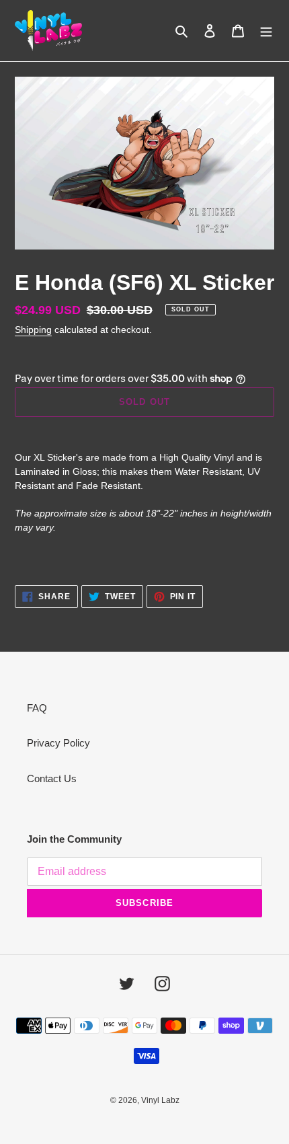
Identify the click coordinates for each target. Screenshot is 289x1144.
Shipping (33, 329)
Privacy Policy (58, 743)
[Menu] (266, 30)
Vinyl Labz (160, 1100)
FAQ (37, 708)
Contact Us (52, 778)
